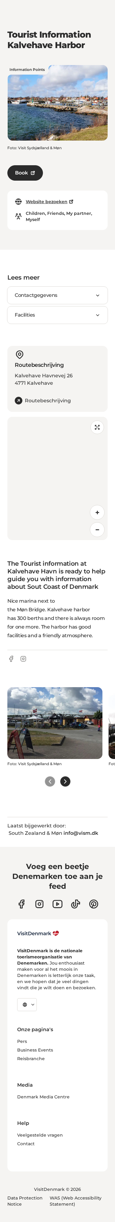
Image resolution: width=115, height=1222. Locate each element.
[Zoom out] (97, 529)
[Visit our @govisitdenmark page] (75, 904)
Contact (26, 1143)
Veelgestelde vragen (40, 1135)
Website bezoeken (46, 201)
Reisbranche (31, 1058)
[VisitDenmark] (38, 933)
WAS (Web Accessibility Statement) (76, 1201)
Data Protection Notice (25, 1201)
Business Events (35, 1050)
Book (21, 173)
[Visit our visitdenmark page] (57, 904)
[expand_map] (97, 427)
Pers (22, 1041)
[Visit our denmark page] (21, 904)
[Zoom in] (97, 512)
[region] (57, 478)
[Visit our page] (39, 904)
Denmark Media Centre (43, 1097)
